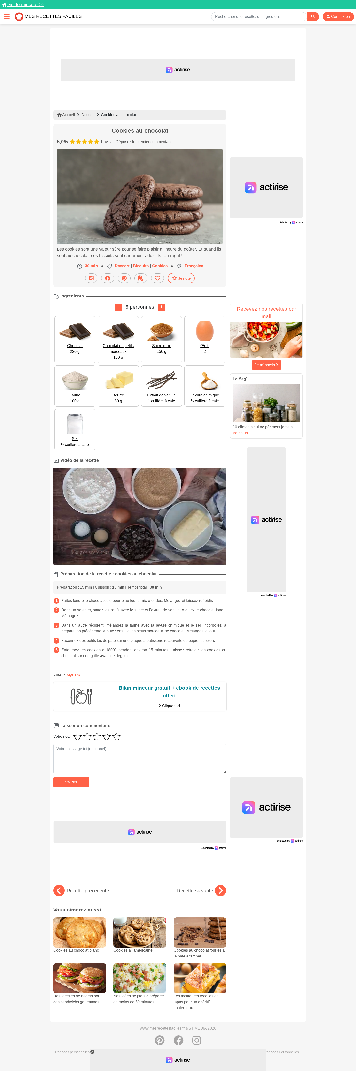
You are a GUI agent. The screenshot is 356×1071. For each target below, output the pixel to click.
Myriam (73, 675)
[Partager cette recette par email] (91, 278)
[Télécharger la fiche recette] (140, 278)
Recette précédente (88, 890)
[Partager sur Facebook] (107, 278)
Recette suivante (195, 890)
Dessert (88, 115)
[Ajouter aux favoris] (157, 278)
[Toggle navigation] (7, 16)
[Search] (313, 16)
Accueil (68, 115)
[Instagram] (196, 1043)
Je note (184, 278)
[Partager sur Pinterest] (124, 278)
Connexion (340, 17)
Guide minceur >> (25, 4)
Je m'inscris (265, 365)
